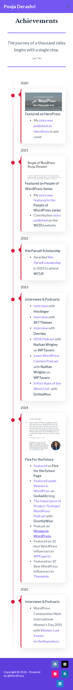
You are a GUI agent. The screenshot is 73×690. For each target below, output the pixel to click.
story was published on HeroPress (43, 125)
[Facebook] (55, 664)
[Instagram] (55, 674)
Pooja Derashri (20, 6)
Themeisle (41, 576)
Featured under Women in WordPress (45, 486)
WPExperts (42, 556)
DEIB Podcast (44, 339)
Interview (41, 306)
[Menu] (67, 6)
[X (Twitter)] (65, 664)
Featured (40, 466)
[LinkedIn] (60, 683)
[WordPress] (65, 674)
